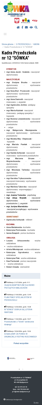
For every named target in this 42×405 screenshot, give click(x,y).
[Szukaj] (36, 27)
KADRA (36, 44)
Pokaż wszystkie (21, 343)
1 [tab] (19, 369)
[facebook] (22, 27)
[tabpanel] (11, 358)
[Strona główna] (18, 27)
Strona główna (7, 44)
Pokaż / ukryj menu (5, 34)
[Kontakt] (26, 27)
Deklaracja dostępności (14, 399)
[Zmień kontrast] (31, 27)
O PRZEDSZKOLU (23, 44)
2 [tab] (23, 369)
